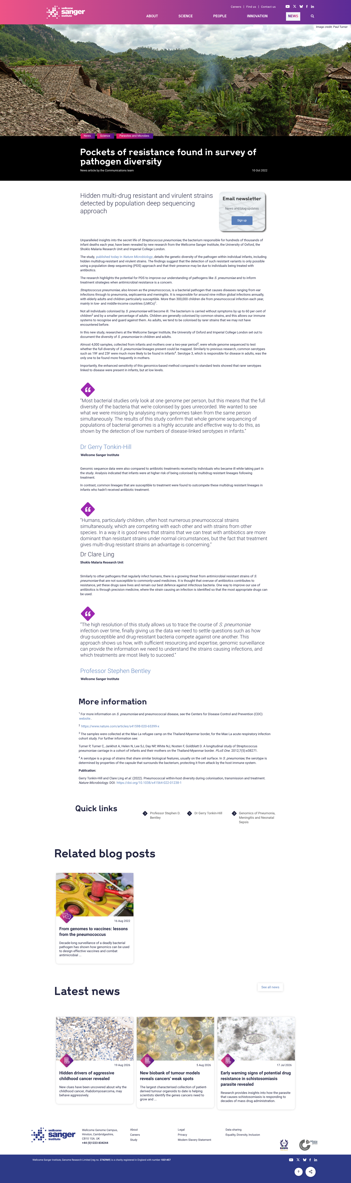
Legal (181, 1129)
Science (186, 16)
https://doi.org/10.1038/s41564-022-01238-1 (149, 783)
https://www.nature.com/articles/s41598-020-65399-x (120, 726)
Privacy (182, 1135)
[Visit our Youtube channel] (287, 7)
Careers (236, 7)
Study (133, 1140)
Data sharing (233, 1129)
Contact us (268, 7)
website (84, 718)
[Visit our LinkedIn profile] (312, 7)
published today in (124, 257)
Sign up (242, 220)
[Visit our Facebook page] (307, 7)
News (293, 16)
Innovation (257, 16)
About (152, 16)
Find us (251, 7)
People (220, 16)
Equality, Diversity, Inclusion (242, 1135)
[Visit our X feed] (295, 7)
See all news (270, 987)
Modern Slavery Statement (194, 1140)
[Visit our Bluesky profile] (301, 7)
